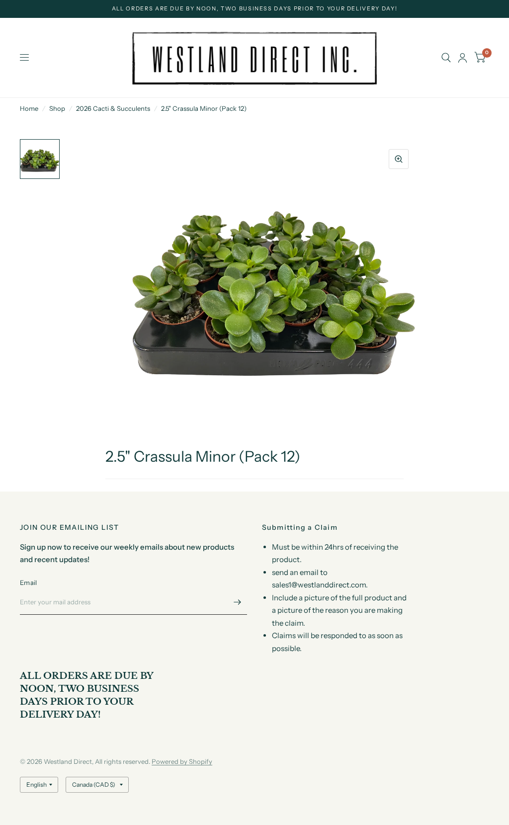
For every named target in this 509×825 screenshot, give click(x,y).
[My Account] (462, 57)
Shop (57, 108)
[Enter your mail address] (237, 602)
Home (29, 108)
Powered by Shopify (182, 761)
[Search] (446, 57)
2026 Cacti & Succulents (113, 108)
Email (28, 582)
